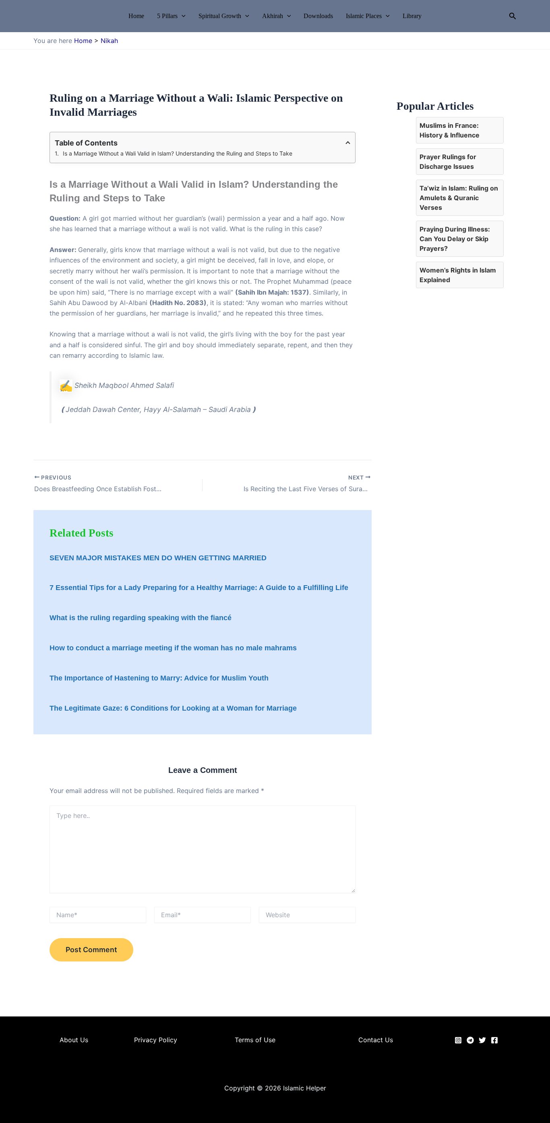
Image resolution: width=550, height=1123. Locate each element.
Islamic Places (364, 16)
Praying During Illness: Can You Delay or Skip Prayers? (455, 238)
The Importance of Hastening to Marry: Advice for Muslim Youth (159, 678)
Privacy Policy (155, 1040)
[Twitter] (482, 1040)
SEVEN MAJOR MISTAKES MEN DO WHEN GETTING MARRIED (158, 558)
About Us (74, 1040)
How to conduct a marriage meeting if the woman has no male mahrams (173, 648)
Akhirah (272, 16)
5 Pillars (167, 16)
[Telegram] (470, 1040)
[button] (182, 16)
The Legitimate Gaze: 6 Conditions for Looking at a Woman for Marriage (173, 708)
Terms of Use (255, 1040)
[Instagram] (458, 1040)
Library (412, 16)
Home (136, 16)
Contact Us (375, 1040)
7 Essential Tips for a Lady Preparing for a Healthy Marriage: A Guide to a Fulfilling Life (199, 588)
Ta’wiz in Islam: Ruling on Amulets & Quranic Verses (459, 197)
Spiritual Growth (219, 16)
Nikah (109, 41)
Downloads (318, 16)
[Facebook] (494, 1040)
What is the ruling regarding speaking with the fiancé (141, 618)
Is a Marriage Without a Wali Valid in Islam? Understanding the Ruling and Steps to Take (177, 153)
